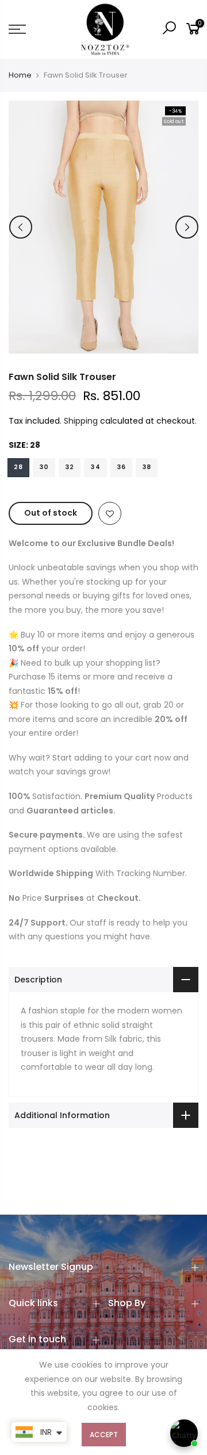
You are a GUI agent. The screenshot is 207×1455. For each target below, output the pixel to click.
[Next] (186, 227)
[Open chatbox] (184, 1433)
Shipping (81, 421)
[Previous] (20, 227)
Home (20, 75)
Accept (104, 1434)
